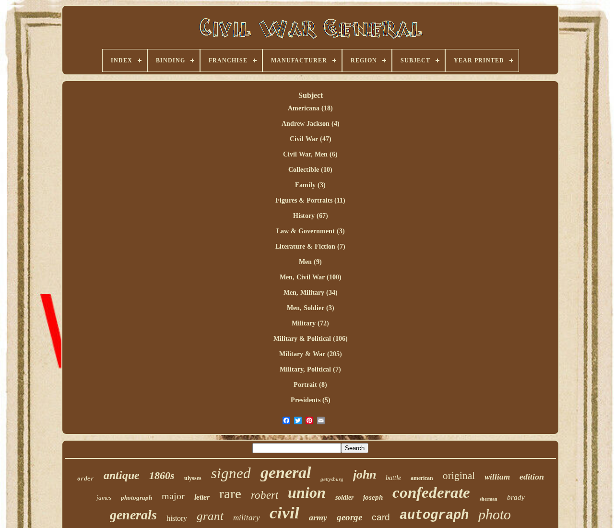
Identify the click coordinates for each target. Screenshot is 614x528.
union (307, 492)
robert (264, 495)
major (173, 496)
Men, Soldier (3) (310, 308)
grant (210, 515)
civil (284, 513)
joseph (373, 497)
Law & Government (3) (310, 231)
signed (231, 473)
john (364, 474)
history (176, 518)
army (318, 517)
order (85, 479)
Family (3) (310, 185)
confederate (431, 492)
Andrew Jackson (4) (311, 123)
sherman (488, 499)
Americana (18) (310, 108)
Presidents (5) (311, 400)
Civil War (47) (310, 139)
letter (202, 497)
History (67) (310, 215)
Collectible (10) (310, 169)
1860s (162, 475)
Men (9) (310, 261)
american (422, 478)
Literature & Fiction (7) (310, 246)
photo (494, 514)
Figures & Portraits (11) (310, 200)
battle (393, 477)
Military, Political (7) (310, 369)
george (349, 517)
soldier (344, 497)
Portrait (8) (310, 384)
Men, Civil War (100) (311, 277)
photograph (136, 497)
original (459, 475)
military (246, 517)
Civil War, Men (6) (310, 154)
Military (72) (310, 323)
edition (532, 476)
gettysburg (331, 479)
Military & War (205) (310, 354)
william (497, 476)
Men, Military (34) (310, 292)
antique (122, 475)
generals (133, 514)
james (103, 497)
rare (230, 493)
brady (516, 497)
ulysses (192, 478)
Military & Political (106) (310, 338)
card (381, 517)
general (285, 472)
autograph (434, 515)
